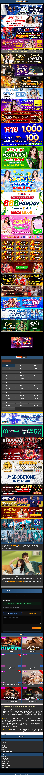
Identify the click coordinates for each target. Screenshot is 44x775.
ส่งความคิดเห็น (36, 628)
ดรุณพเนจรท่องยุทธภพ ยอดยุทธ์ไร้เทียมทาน (11, 684)
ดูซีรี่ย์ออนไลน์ (15, 726)
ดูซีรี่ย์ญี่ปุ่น (4, 745)
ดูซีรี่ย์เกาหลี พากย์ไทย (6, 765)
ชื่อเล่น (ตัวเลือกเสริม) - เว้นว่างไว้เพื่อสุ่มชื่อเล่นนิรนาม (11, 607)
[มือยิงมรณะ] (11, 643)
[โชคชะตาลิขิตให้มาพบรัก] (32, 676)
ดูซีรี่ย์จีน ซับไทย (5, 756)
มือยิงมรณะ (11, 651)
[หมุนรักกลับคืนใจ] (32, 643)
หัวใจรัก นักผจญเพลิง (33, 701)
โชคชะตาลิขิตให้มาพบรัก (33, 684)
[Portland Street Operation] (11, 693)
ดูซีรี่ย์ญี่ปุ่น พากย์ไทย (6, 761)
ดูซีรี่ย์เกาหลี (4, 749)
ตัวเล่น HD (25, 357)
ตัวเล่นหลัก (19, 357)
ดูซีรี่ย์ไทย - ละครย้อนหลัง (7, 751)
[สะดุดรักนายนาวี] (11, 660)
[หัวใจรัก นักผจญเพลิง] (32, 693)
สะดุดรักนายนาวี (11, 668)
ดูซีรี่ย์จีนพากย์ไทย (15, 718)
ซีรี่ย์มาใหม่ (4, 742)
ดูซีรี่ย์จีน (3, 744)
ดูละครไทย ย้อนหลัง (6, 767)
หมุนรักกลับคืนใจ (32, 651)
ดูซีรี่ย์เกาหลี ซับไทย (5, 763)
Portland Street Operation (11, 701)
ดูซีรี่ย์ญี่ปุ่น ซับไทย (5, 760)
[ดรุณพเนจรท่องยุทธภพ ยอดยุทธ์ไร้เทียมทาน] (11, 676)
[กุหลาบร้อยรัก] (32, 660)
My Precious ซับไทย (6, 360)
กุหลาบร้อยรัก (32, 668)
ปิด (32, 337)
